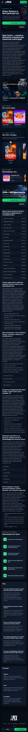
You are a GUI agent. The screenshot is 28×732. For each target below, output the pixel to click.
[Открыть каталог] (2, 2)
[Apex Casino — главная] (8, 2)
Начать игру (14, 23)
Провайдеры (15, 723)
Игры (9, 723)
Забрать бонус (14, 200)
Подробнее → (6, 87)
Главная (5, 723)
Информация (22, 723)
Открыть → (5, 100)
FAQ (14, 726)
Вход (7, 729)
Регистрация (23, 2)
